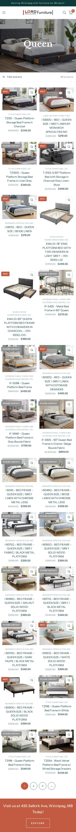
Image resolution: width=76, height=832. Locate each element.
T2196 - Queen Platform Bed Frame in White (56, 708)
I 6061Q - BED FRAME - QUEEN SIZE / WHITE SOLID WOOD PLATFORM (56, 659)
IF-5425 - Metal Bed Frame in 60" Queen (56, 308)
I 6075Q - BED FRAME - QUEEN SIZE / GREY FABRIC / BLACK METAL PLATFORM (19, 550)
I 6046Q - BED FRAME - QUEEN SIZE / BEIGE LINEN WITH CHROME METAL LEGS (57, 496)
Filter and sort (14, 76)
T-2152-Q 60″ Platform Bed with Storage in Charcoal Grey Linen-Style (57, 178)
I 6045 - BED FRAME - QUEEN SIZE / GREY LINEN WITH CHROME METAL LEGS (19, 496)
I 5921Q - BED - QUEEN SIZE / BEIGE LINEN (19, 229)
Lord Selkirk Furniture (56, 116)
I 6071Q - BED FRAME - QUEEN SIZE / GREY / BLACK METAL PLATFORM (56, 605)
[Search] (64, 12)
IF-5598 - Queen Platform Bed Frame (19, 385)
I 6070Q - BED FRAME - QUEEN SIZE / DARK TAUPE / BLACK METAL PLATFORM (19, 659)
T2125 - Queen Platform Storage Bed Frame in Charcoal (19, 122)
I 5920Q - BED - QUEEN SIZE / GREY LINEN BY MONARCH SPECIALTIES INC (56, 125)
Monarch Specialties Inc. (19, 223)
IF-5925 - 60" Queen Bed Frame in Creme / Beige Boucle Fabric (57, 444)
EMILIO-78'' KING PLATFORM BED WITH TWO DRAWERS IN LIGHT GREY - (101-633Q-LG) (56, 251)
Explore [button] (38, 823)
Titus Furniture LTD (19, 114)
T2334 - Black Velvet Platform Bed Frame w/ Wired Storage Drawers (56, 764)
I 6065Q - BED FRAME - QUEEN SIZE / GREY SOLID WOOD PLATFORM (57, 550)
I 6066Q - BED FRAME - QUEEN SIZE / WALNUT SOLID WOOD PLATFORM (19, 605)
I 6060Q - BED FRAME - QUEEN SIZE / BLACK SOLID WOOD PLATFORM (19, 713)
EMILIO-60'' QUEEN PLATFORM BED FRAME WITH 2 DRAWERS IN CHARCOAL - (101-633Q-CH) (19, 327)
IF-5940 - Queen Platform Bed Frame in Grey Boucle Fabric (19, 437)
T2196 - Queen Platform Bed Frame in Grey (19, 762)
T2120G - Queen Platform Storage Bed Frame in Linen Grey (19, 176)
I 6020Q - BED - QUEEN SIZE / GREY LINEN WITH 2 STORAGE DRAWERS (57, 383)
